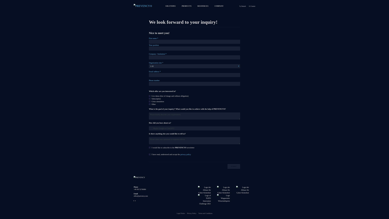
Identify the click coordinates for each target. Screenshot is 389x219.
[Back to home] (145, 6)
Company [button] (219, 6)
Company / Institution (157, 54)
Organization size (156, 63)
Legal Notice (181, 213)
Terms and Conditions (205, 213)
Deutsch (243, 6)
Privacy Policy (191, 213)
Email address (155, 72)
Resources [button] (203, 6)
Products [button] (186, 6)
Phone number (154, 80)
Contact (253, 6)
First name (153, 38)
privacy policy (185, 154)
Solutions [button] (170, 6)
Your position (154, 45)
